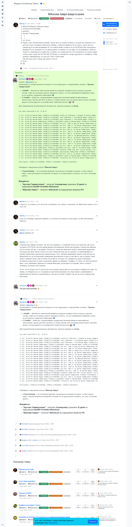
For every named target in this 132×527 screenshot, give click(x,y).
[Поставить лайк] (89, 68)
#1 (97, 23)
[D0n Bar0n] (99, 481)
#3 (97, 215)
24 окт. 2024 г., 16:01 (25, 498)
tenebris (24, 451)
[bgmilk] (15, 506)
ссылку (34, 440)
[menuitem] (129, 2)
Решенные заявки (56, 472)
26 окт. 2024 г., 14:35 (106, 493)
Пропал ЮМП (25, 493)
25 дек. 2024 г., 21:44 (106, 481)
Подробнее (53, 523)
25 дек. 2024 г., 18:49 (25, 486)
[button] (2, 524)
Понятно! (92, 522)
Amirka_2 (23, 23)
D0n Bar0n (22, 79)
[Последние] (2, 13)
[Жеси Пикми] (15, 482)
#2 (97, 201)
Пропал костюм (26, 469)
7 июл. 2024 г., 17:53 (32, 23)
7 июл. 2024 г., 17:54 (32, 201)
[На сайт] (2, 2)
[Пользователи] (2, 21)
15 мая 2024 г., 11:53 (105, 517)
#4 (97, 230)
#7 (97, 302)
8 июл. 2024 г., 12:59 (40, 79)
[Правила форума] (2, 10)
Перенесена (33, 18)
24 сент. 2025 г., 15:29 (25, 474)
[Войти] (129, 2)
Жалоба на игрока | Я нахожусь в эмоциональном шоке (44, 517)
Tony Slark (25, 445)
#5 (97, 242)
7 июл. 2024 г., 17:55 (32, 215)
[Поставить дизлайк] (96, 68)
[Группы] (2, 25)
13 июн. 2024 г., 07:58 (25, 510)
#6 (97, 285)
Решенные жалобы (58, 18)
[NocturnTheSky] (99, 469)
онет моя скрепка (27, 481)
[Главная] (2, 6)
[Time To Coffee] (99, 517)
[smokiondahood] (99, 493)
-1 (92, 210)
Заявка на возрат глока (29, 505)
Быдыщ (22, 242)
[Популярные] (2, 17)
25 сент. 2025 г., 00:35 (106, 469)
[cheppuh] (15, 494)
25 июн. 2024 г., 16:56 (106, 505)
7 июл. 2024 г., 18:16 (31, 242)
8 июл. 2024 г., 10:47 (41, 285)
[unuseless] (15, 470)
